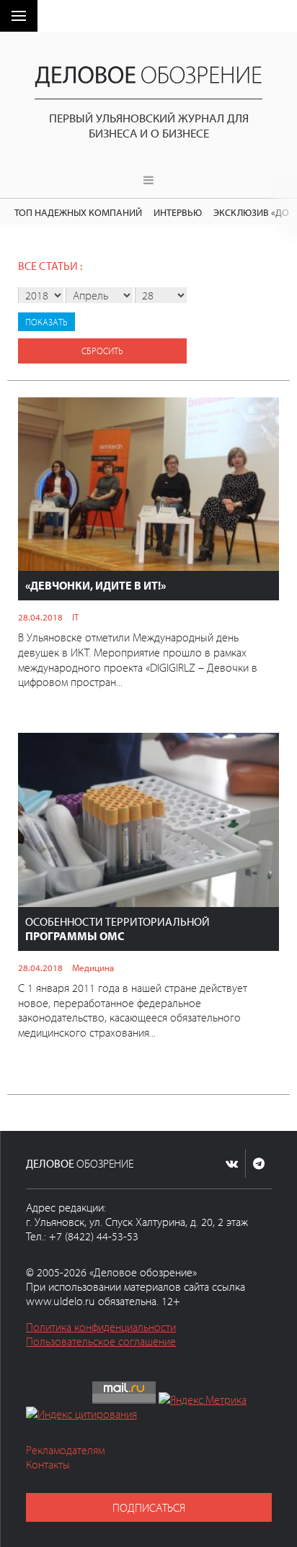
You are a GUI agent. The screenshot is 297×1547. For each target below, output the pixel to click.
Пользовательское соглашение (101, 1341)
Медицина (93, 967)
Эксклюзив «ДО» (253, 212)
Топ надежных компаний (78, 212)
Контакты (48, 1464)
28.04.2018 (40, 617)
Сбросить (102, 350)
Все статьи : (50, 265)
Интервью (178, 212)
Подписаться (148, 1507)
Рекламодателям (65, 1450)
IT (75, 617)
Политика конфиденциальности (101, 1327)
